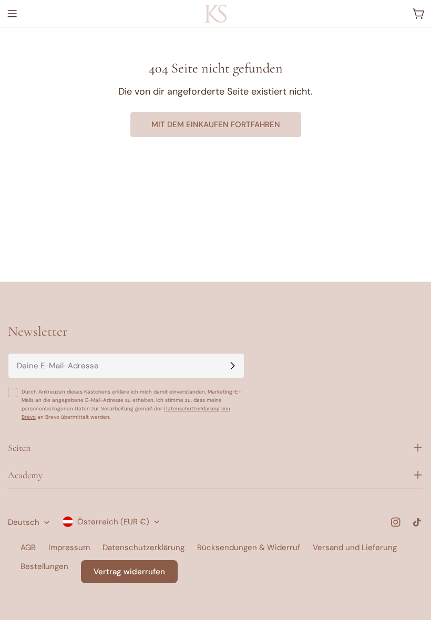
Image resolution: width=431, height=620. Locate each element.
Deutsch (23, 522)
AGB (28, 547)
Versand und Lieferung (355, 547)
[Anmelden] (232, 366)
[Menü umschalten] (12, 13)
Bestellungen (44, 566)
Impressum (69, 547)
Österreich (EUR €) (113, 521)
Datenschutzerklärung (143, 547)
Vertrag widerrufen (129, 571)
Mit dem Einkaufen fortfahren (215, 124)
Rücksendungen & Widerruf (248, 547)
